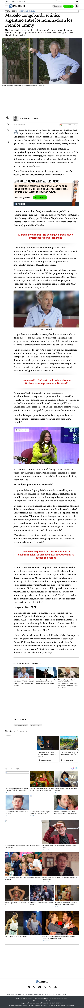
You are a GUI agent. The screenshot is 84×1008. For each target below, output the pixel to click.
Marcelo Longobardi (21, 725)
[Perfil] (42, 982)
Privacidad (37, 994)
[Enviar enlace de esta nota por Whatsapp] (8, 130)
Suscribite (68, 6)
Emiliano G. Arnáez (29, 118)
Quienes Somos (19, 994)
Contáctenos (29, 994)
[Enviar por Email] (8, 136)
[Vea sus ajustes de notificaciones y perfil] (77, 6)
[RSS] (50, 987)
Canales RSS (10, 994)
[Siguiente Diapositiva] (77, 749)
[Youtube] (39, 987)
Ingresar (58, 6)
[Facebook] (29, 987)
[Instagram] (45, 987)
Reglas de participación (54, 994)
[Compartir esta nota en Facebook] (8, 117)
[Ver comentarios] (77, 11)
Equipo (44, 994)
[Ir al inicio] (17, 6)
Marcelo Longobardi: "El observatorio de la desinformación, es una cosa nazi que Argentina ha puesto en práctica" (46, 554)
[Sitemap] (55, 987)
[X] (34, 987)
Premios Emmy (35, 725)
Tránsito (65, 994)
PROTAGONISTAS (11, 11)
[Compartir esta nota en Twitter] (8, 124)
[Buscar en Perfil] (77, 2)
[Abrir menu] (6, 6)
